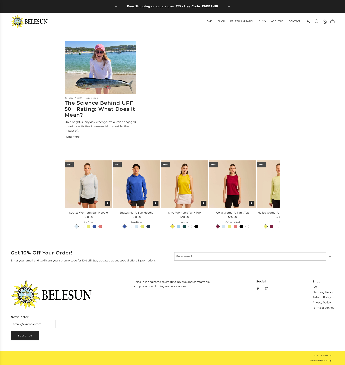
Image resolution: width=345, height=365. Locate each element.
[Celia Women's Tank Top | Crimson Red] (217, 226)
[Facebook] (258, 289)
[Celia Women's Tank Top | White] (247, 226)
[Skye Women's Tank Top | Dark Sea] (184, 226)
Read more (72, 136)
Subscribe (25, 335)
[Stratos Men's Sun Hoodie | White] (130, 226)
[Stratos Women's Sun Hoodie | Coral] (100, 226)
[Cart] (332, 21)
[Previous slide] (116, 6)
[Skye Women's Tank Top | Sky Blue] (178, 226)
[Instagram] (267, 289)
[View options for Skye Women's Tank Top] (203, 203)
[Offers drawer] (324, 21)
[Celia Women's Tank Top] (232, 184)
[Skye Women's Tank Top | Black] (196, 226)
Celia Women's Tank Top (232, 212)
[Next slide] (229, 6)
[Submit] (330, 256)
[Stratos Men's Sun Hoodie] (136, 184)
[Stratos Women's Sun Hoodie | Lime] (88, 226)
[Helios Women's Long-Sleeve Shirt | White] (277, 226)
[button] (73, 197)
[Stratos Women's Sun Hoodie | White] (82, 226)
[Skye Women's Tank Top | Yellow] (172, 226)
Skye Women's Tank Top (184, 212)
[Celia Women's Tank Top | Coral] (235, 226)
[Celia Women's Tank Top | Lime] (229, 226)
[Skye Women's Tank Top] (184, 184)
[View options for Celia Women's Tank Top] (251, 203)
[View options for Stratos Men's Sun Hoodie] (155, 203)
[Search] (317, 21)
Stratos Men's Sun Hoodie (136, 212)
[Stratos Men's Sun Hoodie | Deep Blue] (148, 226)
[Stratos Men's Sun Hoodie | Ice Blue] (136, 226)
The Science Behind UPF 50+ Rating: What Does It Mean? (100, 109)
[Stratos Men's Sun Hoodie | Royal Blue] (124, 226)
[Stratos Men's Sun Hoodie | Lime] (142, 226)
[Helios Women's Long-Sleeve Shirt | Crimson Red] (271, 226)
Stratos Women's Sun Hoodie (88, 212)
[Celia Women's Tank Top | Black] (241, 226)
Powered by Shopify (321, 360)
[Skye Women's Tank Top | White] (190, 226)
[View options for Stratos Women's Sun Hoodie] (107, 203)
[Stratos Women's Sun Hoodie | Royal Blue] (94, 226)
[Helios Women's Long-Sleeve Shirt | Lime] (265, 226)
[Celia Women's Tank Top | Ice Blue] (223, 226)
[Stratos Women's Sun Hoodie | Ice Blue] (76, 226)
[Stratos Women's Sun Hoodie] (88, 184)
